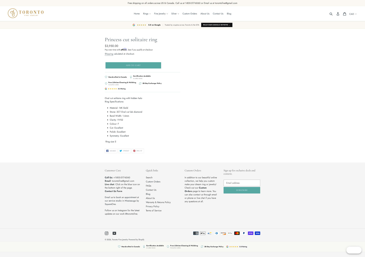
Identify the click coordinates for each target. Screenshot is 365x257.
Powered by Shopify (136, 239)
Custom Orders (153, 181)
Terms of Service (153, 210)
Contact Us (151, 190)
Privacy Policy (152, 206)
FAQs (148, 185)
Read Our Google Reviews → (216, 25)
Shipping (109, 53)
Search (149, 177)
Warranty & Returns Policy (158, 202)
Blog (148, 194)
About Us (150, 198)
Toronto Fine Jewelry (120, 239)
